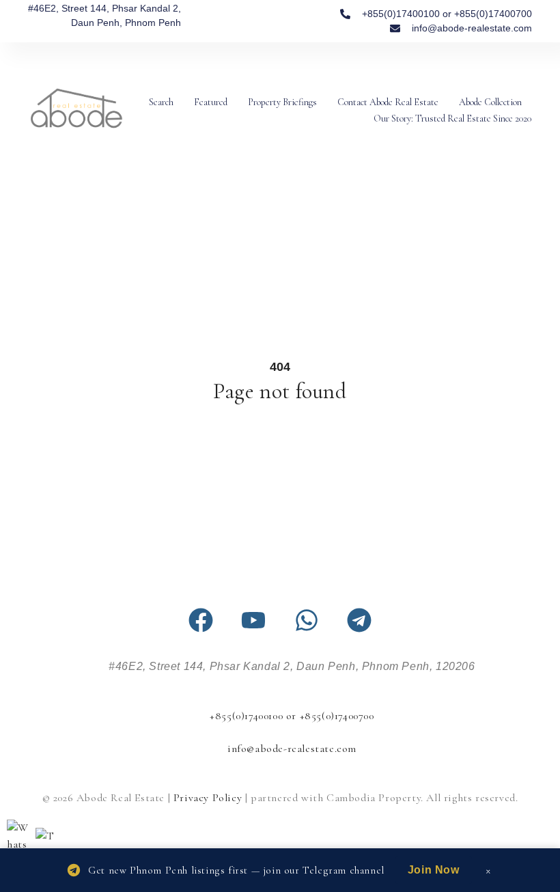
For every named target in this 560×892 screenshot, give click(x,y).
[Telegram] (359, 620)
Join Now (434, 870)
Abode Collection (490, 102)
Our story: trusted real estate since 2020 (452, 118)
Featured (210, 102)
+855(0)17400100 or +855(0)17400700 (292, 716)
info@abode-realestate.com (291, 748)
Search (161, 102)
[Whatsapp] (306, 620)
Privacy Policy (207, 798)
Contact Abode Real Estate (387, 102)
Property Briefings (282, 102)
